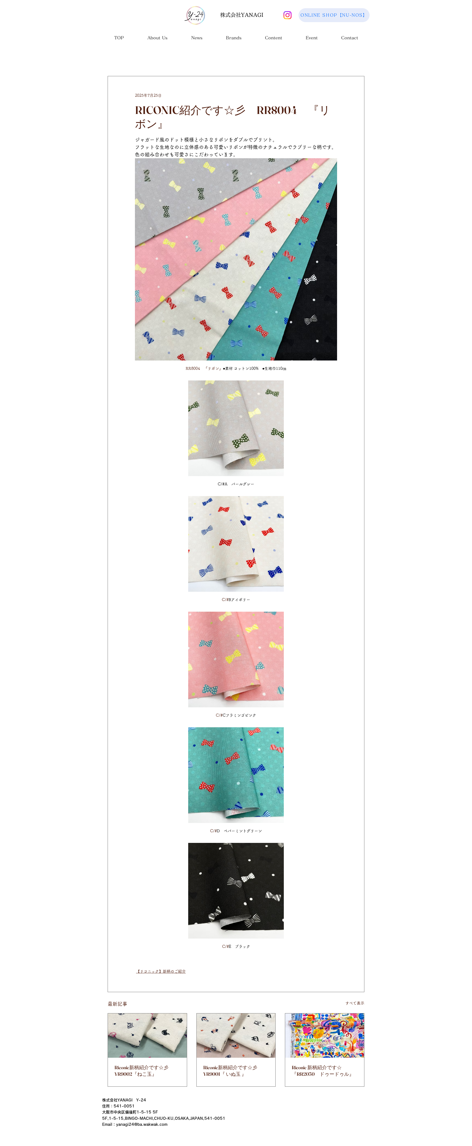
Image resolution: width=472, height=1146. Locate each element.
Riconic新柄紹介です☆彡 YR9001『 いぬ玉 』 (236, 1070)
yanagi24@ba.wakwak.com (141, 1124)
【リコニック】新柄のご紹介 (161, 971)
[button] (157, 40)
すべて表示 (354, 1003)
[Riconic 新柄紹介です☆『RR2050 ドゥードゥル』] (324, 1035)
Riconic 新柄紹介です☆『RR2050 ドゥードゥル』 (323, 1070)
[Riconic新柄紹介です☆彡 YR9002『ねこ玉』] (147, 1035)
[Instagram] (287, 15)
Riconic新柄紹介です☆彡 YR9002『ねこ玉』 (147, 1070)
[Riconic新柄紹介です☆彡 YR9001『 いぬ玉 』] (236, 1035)
